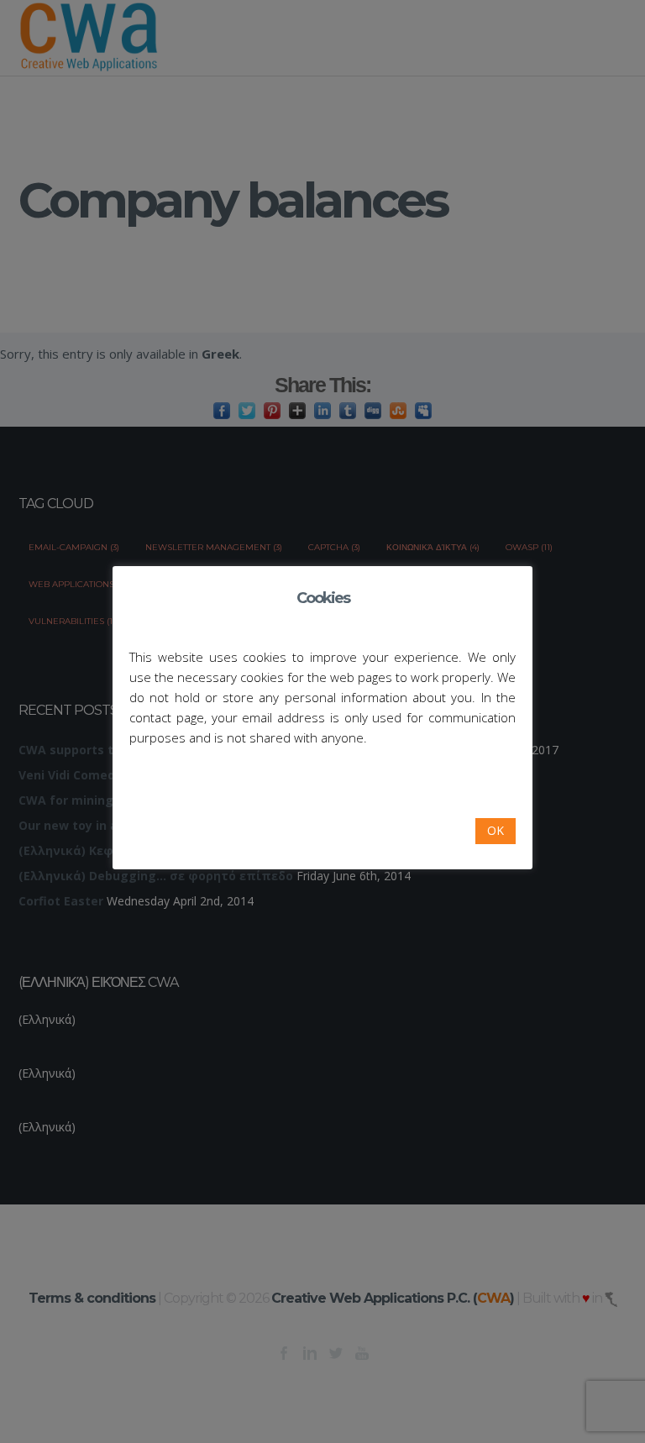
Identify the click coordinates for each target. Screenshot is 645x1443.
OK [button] (495, 830)
